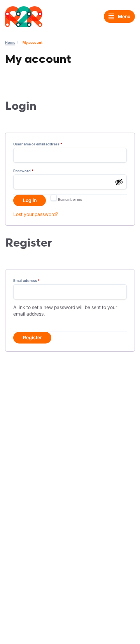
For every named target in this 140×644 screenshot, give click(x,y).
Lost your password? (35, 214)
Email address (34, 280)
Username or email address (45, 144)
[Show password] (119, 182)
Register (32, 337)
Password (31, 170)
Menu (124, 16)
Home (10, 42)
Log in (30, 200)
